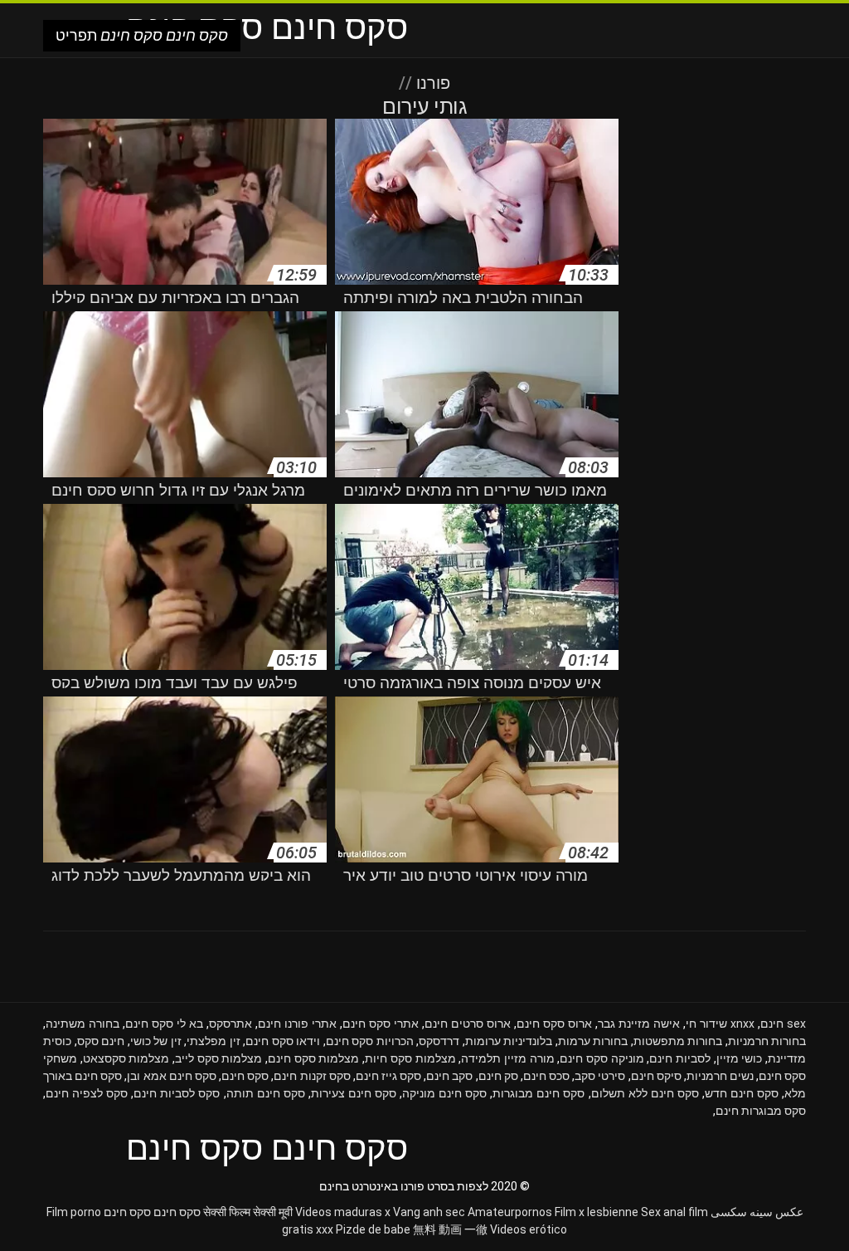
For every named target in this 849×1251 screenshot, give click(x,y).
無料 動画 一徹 (450, 1229)
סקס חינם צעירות (353, 1093)
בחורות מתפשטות (678, 1041)
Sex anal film (674, 1212)
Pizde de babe (373, 1229)
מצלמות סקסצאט (126, 1058)
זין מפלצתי (213, 1041)
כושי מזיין (739, 1058)
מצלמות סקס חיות (410, 1058)
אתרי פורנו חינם (297, 1023)
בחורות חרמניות (767, 1041)
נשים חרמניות (720, 1075)
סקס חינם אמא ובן (171, 1075)
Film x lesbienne (596, 1212)
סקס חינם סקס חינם (152, 1212)
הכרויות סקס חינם (370, 1041)
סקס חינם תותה (265, 1093)
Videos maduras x (343, 1212)
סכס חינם (546, 1075)
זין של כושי (156, 1041)
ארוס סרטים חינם (467, 1023)
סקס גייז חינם (388, 1075)
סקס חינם (245, 1075)
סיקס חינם (656, 1075)
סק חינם (498, 1075)
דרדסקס (439, 1041)
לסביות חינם (680, 1058)
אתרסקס (230, 1023)
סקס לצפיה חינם (87, 1093)
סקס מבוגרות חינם (761, 1110)
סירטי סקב (600, 1075)
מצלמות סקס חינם (313, 1058)
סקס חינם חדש (742, 1093)
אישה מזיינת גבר (639, 1023)
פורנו (431, 83)
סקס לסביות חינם (176, 1093)
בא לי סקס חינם (164, 1023)
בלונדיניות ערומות (509, 1041)
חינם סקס (101, 1041)
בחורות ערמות (593, 1041)
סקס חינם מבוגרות (538, 1093)
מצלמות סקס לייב (218, 1058)
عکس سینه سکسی (757, 1212)
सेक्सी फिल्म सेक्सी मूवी (248, 1212)
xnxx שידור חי (720, 1023)
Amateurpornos (510, 1212)
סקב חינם (449, 1075)
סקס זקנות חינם (312, 1075)
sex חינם (783, 1023)
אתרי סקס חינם (380, 1023)
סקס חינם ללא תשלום (645, 1093)
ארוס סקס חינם (554, 1023)
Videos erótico (528, 1229)
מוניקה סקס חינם (601, 1058)
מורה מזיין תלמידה (507, 1058)
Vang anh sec (429, 1212)
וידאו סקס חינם (282, 1041)
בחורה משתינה (82, 1023)
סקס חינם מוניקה (444, 1093)
